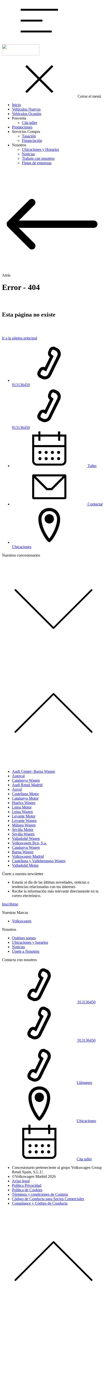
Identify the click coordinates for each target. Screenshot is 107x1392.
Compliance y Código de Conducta (39, 1203)
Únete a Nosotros (25, 951)
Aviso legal (21, 1181)
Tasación (29, 136)
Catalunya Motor (25, 798)
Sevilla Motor (22, 829)
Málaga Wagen (24, 825)
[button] (39, 38)
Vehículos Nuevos (26, 109)
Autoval (18, 776)
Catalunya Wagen (26, 780)
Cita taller (29, 123)
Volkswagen (21, 921)
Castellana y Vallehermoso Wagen (38, 861)
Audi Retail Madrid (27, 785)
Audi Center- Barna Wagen (33, 771)
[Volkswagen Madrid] (20, 54)
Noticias (28, 154)
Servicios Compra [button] (26, 131)
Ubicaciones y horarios (30, 942)
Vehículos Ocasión (26, 114)
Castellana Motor (25, 794)
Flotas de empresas (37, 163)
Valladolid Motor (25, 865)
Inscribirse (10, 904)
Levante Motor (23, 816)
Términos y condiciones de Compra (40, 1194)
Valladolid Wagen (26, 838)
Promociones (22, 127)
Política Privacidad (26, 1185)
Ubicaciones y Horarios (40, 149)
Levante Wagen (24, 821)
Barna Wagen (22, 852)
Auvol (17, 789)
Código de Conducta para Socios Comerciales (48, 1199)
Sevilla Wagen (23, 834)
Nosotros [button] (19, 145)
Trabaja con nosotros (38, 158)
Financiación (32, 140)
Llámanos (84, 1082)
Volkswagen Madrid (28, 856)
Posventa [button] (19, 118)
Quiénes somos (24, 938)
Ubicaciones (86, 1121)
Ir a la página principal (19, 338)
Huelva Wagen (23, 803)
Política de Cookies (27, 1190)
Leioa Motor (22, 807)
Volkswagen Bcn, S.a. (29, 843)
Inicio (16, 105)
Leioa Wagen (22, 812)
